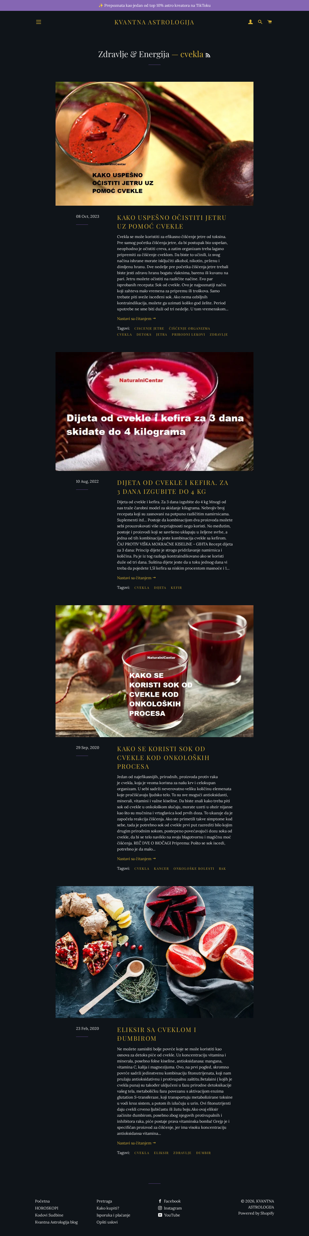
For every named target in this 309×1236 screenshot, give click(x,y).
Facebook (172, 1201)
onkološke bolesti (194, 868)
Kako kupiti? (108, 1208)
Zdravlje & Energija (133, 53)
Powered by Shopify (256, 1213)
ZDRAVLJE (219, 334)
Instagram (172, 1208)
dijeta (160, 587)
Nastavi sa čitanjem (134, 318)
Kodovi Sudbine (49, 1215)
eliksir (161, 1153)
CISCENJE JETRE (149, 328)
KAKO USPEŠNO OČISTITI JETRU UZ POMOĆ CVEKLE (172, 221)
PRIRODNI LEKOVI (188, 334)
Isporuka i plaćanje (113, 1215)
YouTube (171, 1215)
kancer (161, 868)
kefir (176, 587)
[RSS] (208, 55)
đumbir (203, 1153)
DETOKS (144, 334)
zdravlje (182, 1153)
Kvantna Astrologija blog (56, 1222)
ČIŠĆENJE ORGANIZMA (189, 328)
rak (222, 868)
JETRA (161, 334)
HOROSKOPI (46, 1208)
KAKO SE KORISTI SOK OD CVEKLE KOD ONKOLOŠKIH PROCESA (163, 757)
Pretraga (104, 1201)
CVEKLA (124, 334)
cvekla (141, 587)
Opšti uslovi (107, 1222)
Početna (42, 1201)
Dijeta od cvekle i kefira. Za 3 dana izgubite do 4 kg (172, 486)
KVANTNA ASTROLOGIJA (154, 22)
